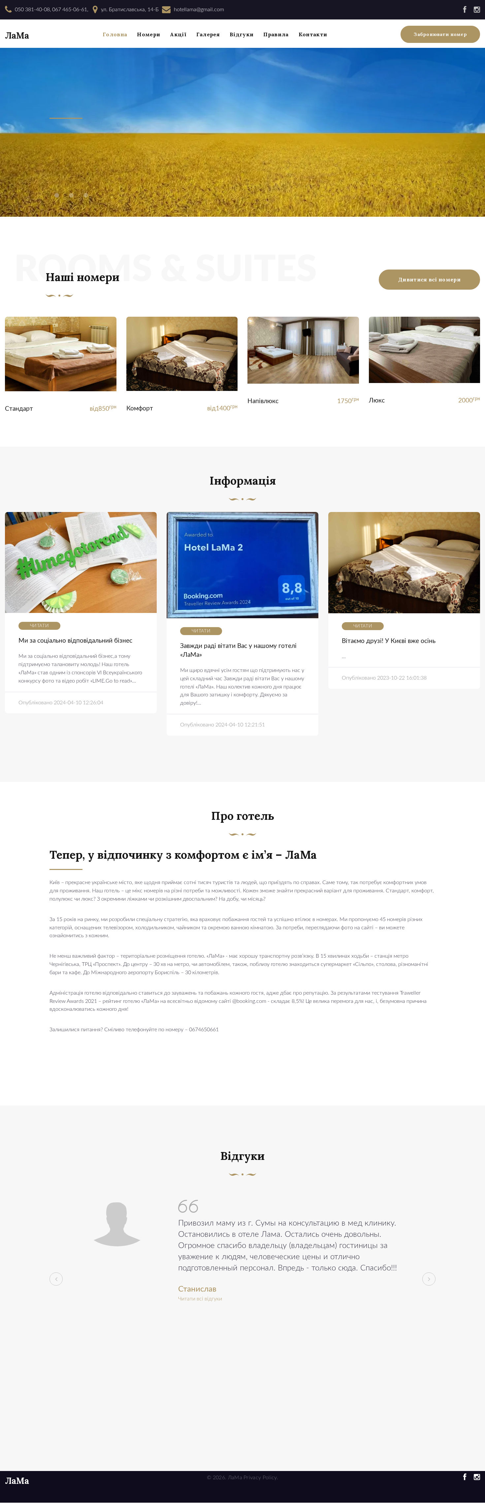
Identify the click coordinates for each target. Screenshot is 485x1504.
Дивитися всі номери (429, 279)
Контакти (313, 34)
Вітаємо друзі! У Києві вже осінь (389, 641)
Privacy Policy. (260, 1477)
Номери (148, 34)
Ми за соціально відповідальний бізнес (75, 641)
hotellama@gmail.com (199, 9)
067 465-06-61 (69, 9)
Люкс (377, 401)
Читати (39, 626)
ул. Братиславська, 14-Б (130, 9)
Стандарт (19, 409)
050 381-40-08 (32, 9)
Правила (275, 34)
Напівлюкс (262, 401)
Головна (115, 34)
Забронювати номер (440, 34)
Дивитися (60, 356)
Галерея (208, 34)
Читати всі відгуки (200, 1298)
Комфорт (139, 408)
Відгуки (241, 34)
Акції (178, 34)
